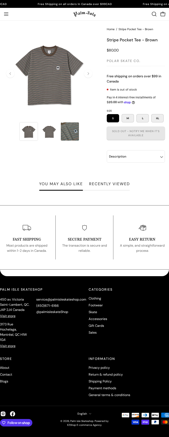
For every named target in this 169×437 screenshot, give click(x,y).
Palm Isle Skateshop (82, 421)
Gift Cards (96, 326)
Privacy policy (99, 367)
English (82, 414)
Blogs (4, 381)
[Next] (88, 73)
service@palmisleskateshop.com (61, 299)
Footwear (96, 305)
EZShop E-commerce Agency (84, 425)
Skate (93, 312)
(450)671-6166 (47, 305)
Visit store (7, 316)
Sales (93, 332)
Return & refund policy (106, 374)
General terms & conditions (109, 395)
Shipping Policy (100, 381)
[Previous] (10, 73)
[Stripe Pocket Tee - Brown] (28, 131)
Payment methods (102, 388)
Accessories (98, 319)
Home (111, 29)
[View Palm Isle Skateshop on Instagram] (3, 414)
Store (6, 359)
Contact (6, 374)
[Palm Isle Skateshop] (84, 14)
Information (102, 359)
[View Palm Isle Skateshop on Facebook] (12, 414)
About (4, 367)
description (117, 156)
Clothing (95, 298)
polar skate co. (123, 61)
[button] (154, 14)
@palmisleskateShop (52, 312)
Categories (101, 290)
